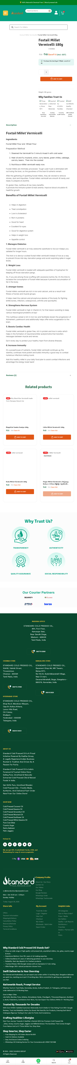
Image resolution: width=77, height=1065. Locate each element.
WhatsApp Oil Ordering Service (16, 1042)
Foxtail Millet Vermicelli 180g (47, 35)
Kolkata (24, 997)
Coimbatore (22, 1000)
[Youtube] (10, 844)
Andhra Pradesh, (44, 988)
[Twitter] (25, 844)
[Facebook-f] (15, 844)
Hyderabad (19, 974)
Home (22, 35)
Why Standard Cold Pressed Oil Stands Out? (26, 947)
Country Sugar (19, 1024)
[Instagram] (20, 844)
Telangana (55, 988)
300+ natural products (22, 966)
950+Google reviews (24, 964)
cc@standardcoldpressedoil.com (15, 891)
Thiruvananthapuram (58, 997)
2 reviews (52, 49)
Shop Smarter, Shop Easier (17, 1031)
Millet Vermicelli (30, 35)
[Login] (23, 1061)
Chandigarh (46, 997)
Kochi (7, 1000)
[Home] (8, 1061)
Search (49, 10)
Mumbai (13, 997)
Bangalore (63, 974)
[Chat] (38, 1061)
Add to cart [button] (21, 437)
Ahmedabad (32, 997)
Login (23, 1062)
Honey (10, 1024)
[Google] (5, 844)
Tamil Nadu (20, 988)
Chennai (8, 974)
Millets (36, 1024)
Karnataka (28, 988)
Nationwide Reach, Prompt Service (21, 984)
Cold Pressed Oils (57, 1021)
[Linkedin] (29, 844)
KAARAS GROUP (20, 1051)
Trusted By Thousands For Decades (21, 1004)
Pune (19, 997)
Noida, (39, 997)
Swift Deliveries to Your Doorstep (21, 971)
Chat (38, 1063)
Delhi (8, 997)
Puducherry (13, 1000)
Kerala (35, 988)
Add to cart (57, 79)
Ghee (6, 1024)
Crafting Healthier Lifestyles (18, 1017)
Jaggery (27, 1024)
